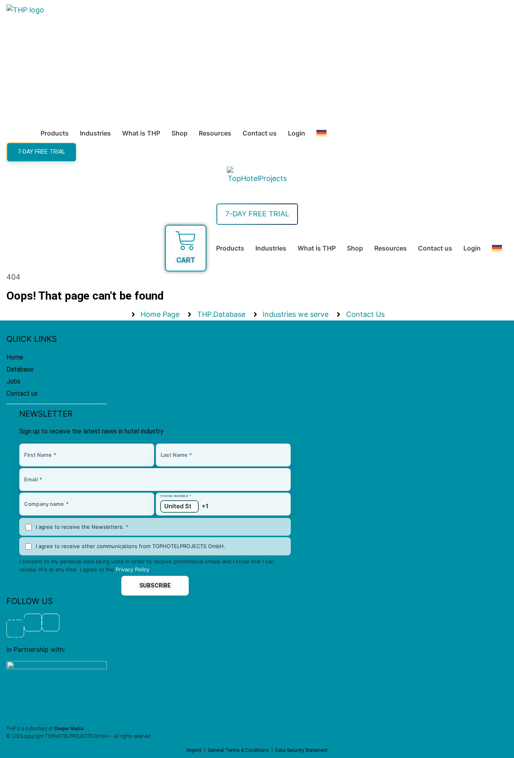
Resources (215, 133)
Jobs (13, 381)
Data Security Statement (301, 750)
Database (20, 369)
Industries (95, 133)
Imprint (194, 750)
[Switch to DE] (321, 133)
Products (55, 133)
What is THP (141, 133)
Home (14, 357)
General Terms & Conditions (238, 750)
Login (296, 133)
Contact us (260, 133)
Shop (179, 133)
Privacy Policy (132, 569)
